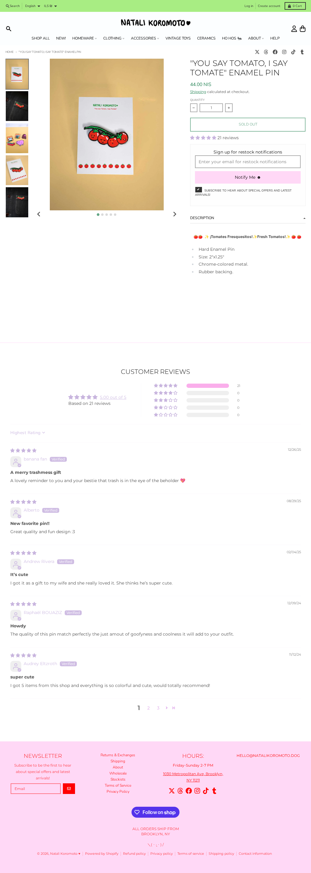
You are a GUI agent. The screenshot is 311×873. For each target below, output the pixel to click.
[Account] (294, 29)
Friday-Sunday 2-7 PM (193, 765)
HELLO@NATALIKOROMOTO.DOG (268, 755)
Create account (269, 6)
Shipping (198, 91)
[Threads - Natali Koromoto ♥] (266, 52)
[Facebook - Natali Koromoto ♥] (275, 52)
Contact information (255, 854)
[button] (203, 137)
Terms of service (190, 854)
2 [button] (148, 708)
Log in (248, 6)
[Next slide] (175, 214)
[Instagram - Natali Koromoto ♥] (284, 52)
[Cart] (302, 29)
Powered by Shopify (101, 854)
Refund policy (134, 854)
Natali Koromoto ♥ (65, 854)
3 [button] (158, 708)
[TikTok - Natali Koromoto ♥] (293, 52)
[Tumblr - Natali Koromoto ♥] (302, 52)
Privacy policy (161, 854)
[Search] (8, 29)
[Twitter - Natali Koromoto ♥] (257, 52)
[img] (23, 450)
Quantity (197, 100)
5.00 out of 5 (113, 397)
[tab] (98, 214)
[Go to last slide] (39, 214)
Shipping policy (221, 854)
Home (9, 52)
